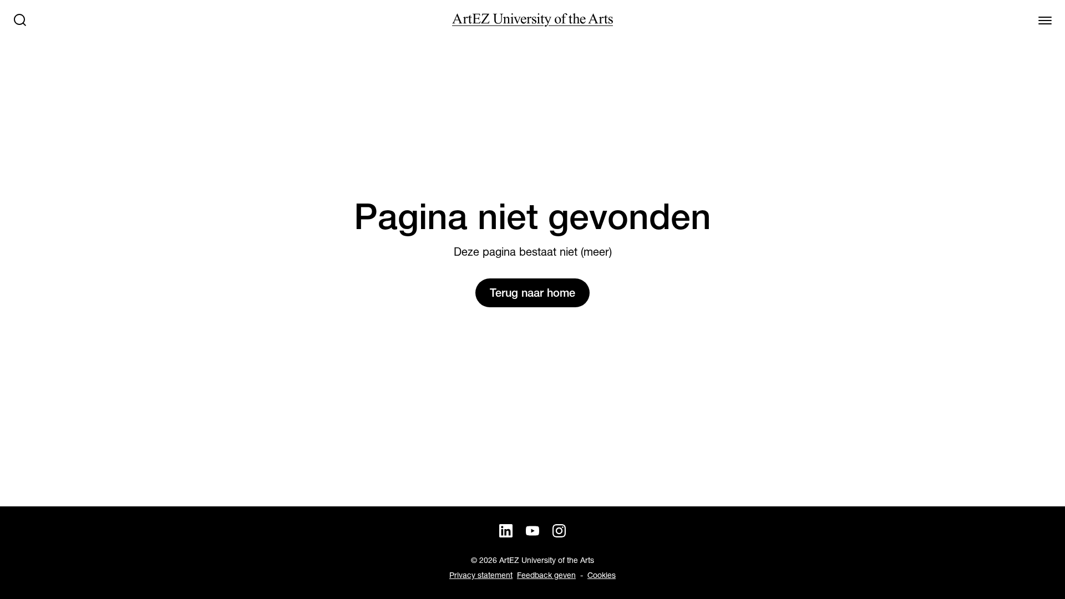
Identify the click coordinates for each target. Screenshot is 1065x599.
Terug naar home (532, 293)
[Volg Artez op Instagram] (559, 530)
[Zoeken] (20, 20)
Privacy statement (481, 575)
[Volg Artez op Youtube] (532, 530)
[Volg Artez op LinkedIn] (506, 530)
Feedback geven (546, 575)
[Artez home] (532, 20)
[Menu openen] (1045, 20)
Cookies (601, 575)
